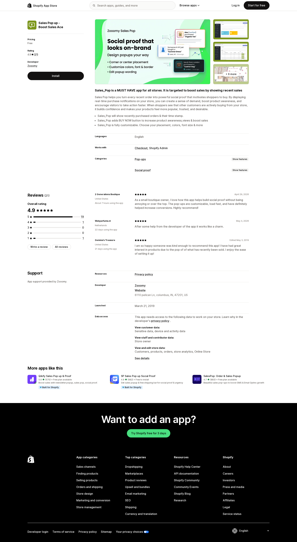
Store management (88, 507)
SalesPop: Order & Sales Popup (222, 376)
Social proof (143, 170)
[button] (66, 382)
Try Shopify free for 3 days (148, 433)
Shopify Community (187, 480)
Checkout (141, 148)
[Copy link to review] (122, 194)
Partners (228, 493)
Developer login (38, 531)
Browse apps (188, 5)
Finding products (87, 473)
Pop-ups (140, 159)
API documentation (186, 473)
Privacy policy (144, 274)
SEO (128, 500)
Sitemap (106, 531)
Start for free (256, 5)
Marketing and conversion (93, 500)
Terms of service (63, 531)
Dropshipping (133, 466)
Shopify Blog (182, 493)
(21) (36, 54)
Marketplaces (134, 473)
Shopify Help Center (187, 466)
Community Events (186, 487)
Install (55, 76)
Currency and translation (141, 514)
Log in (236, 5)
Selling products (86, 480)
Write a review (39, 246)
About (227, 466)
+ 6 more (231, 74)
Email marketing (135, 493)
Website (140, 290)
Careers (228, 473)
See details (142, 358)
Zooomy (32, 65)
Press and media (233, 487)
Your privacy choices (129, 531)
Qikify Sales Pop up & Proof (54, 376)
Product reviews (135, 480)
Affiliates (229, 500)
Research (180, 500)
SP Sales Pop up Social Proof (138, 376)
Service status (232, 514)
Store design (84, 493)
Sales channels (86, 466)
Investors (229, 480)
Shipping (130, 507)
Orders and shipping (89, 487)
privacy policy (160, 321)
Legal (226, 507)
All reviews (61, 246)
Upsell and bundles (137, 487)
